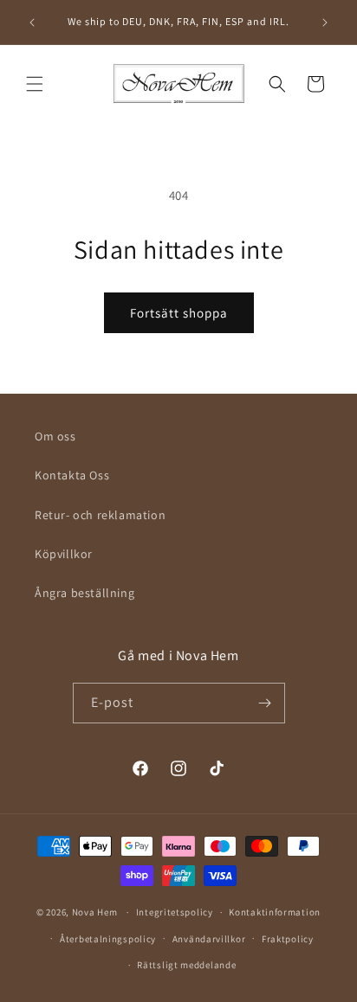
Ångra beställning (84, 593)
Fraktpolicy (288, 939)
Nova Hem (95, 912)
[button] (35, 84)
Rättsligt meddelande (186, 965)
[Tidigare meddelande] (32, 22)
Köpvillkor (64, 554)
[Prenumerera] (265, 703)
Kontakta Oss (72, 475)
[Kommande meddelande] (325, 22)
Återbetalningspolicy (108, 939)
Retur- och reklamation (100, 515)
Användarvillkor (209, 939)
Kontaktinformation (275, 912)
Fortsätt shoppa (179, 313)
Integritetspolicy (174, 912)
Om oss (55, 436)
